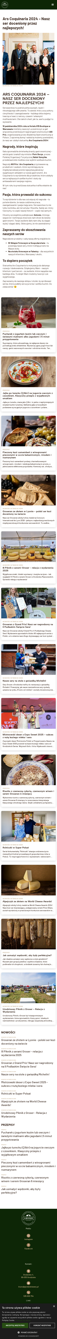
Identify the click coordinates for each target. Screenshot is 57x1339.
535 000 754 (29, 1296)
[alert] (28, 1321)
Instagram (28, 1239)
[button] (53, 5)
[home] (4, 4)
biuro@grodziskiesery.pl (28, 1286)
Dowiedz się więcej (22, 1320)
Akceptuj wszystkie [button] (15, 1325)
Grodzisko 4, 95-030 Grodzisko (28, 1275)
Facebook (28, 1248)
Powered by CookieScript (28, 1336)
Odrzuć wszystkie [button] (42, 1325)
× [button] (54, 1306)
